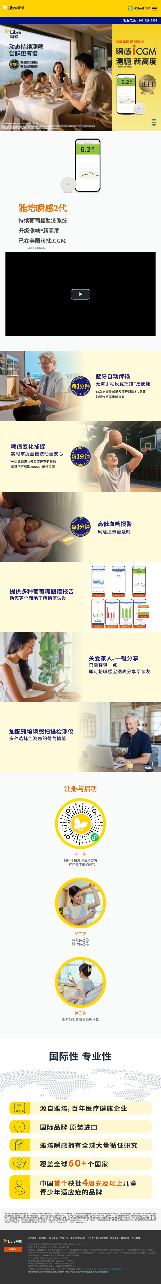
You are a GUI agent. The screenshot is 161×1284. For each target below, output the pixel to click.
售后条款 (125, 1238)
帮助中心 (64, 1238)
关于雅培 (32, 1238)
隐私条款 (53, 1238)
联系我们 (43, 1238)
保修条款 (114, 1238)
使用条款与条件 (77, 1238)
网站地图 (135, 1238)
